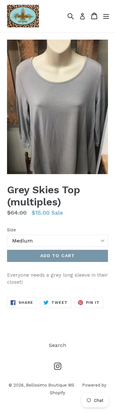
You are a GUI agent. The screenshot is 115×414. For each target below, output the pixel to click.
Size (11, 229)
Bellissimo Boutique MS (51, 385)
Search (57, 345)
